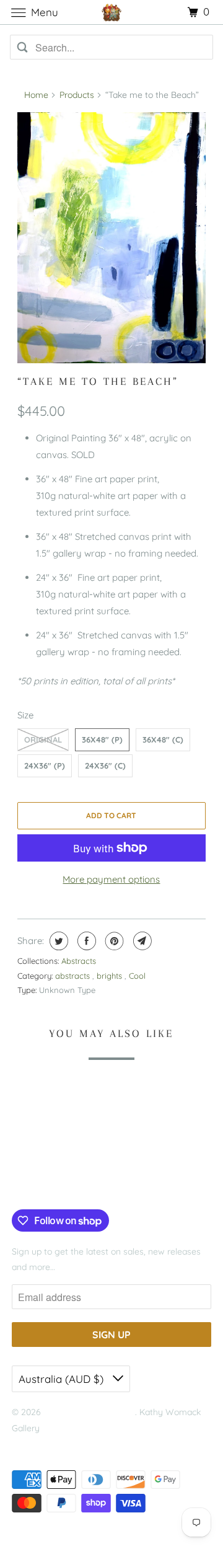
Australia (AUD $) (63, 1378)
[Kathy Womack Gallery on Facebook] (26, 1184)
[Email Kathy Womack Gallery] (95, 1184)
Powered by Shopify (51, 1443)
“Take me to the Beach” (97, 381)
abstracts (73, 976)
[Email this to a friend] (141, 941)
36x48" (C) (162, 739)
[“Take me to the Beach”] (111, 237)
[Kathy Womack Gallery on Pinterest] (57, 1184)
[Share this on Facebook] (85, 941)
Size (25, 715)
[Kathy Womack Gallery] (111, 12)
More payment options (111, 879)
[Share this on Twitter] (57, 941)
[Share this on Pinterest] (113, 941)
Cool (137, 976)
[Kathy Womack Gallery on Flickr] (75, 1184)
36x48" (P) (102, 739)
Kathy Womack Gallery (89, 1412)
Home (36, 94)
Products (76, 94)
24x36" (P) (44, 765)
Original (43, 739)
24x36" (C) (105, 765)
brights (111, 976)
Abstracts (78, 961)
